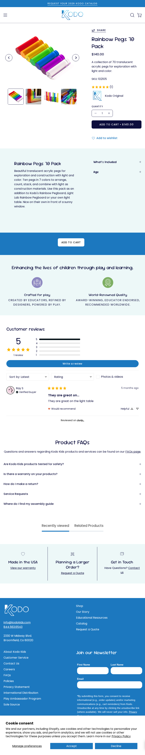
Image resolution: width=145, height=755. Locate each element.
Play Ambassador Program (22, 699)
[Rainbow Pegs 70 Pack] (16, 97)
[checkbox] (117, 377)
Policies (9, 681)
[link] (102, 87)
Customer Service (16, 658)
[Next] (75, 57)
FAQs (7, 675)
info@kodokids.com (17, 622)
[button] (131, 15)
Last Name (117, 664)
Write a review (72, 363)
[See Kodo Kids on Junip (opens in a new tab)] (80, 420)
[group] (72, 3)
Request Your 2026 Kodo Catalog (72, 3)
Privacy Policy (121, 736)
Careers (9, 669)
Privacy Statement (17, 687)
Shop (79, 606)
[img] (26, 391)
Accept (71, 746)
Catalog (81, 623)
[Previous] (8, 57)
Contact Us (11, 663)
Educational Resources (92, 618)
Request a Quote (72, 573)
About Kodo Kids (15, 652)
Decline (116, 746)
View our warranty (23, 568)
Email (80, 678)
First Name (83, 664)
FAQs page (133, 452)
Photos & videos (112, 377)
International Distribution (21, 693)
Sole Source (12, 704)
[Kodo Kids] (72, 15)
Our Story (82, 612)
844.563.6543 (13, 627)
